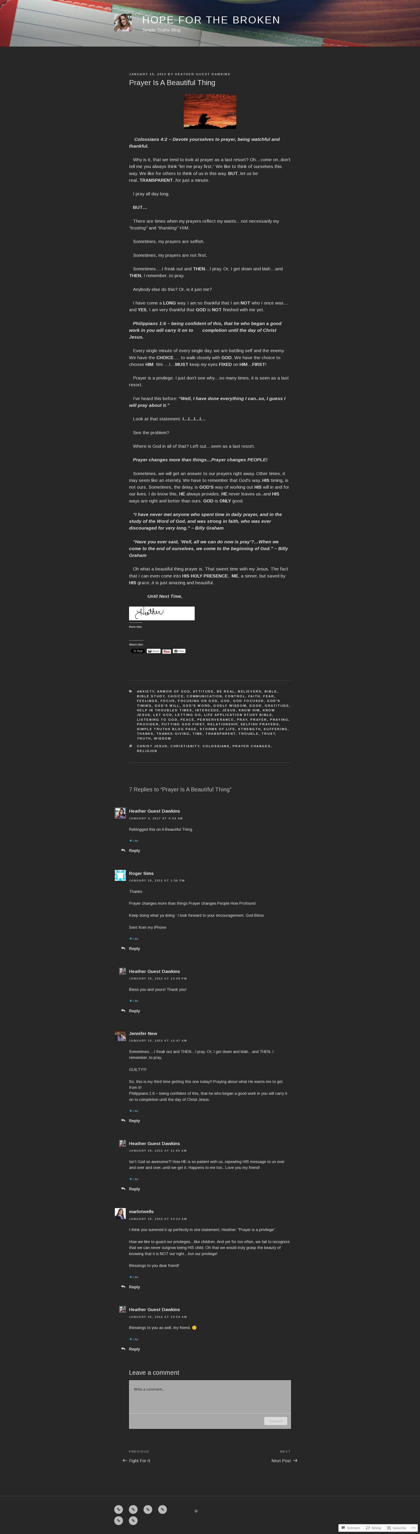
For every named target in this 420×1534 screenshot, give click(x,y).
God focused (248, 701)
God (225, 701)
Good (255, 705)
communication (204, 696)
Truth (144, 738)
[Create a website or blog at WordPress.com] (196, 1511)
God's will (167, 705)
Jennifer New (143, 1033)
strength (249, 729)
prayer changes (252, 746)
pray (242, 719)
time (197, 733)
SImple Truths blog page (167, 729)
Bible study (151, 696)
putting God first (183, 724)
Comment (276, 1421)
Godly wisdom (229, 705)
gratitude (277, 705)
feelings (147, 701)
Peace (187, 719)
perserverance (215, 719)
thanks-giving (173, 733)
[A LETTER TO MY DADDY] (148, 1509)
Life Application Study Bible (238, 715)
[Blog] (133, 1520)
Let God (162, 715)
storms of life (217, 729)
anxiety (145, 691)
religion (147, 751)
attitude (203, 691)
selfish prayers (260, 724)
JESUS (229, 710)
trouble (248, 733)
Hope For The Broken (211, 20)
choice (176, 696)
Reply (134, 850)
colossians (216, 746)
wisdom (162, 738)
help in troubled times (164, 710)
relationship (222, 724)
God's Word (196, 705)
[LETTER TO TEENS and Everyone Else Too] (133, 1509)
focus (168, 701)
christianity (185, 746)
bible (270, 691)
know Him (249, 710)
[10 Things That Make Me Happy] (162, 1509)
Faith (254, 696)
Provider (148, 724)
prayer (258, 719)
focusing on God (198, 701)
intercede (207, 710)
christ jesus (152, 746)
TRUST (268, 733)
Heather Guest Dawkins (203, 74)
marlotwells (141, 1211)
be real (226, 691)
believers (249, 691)
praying (279, 719)
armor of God (173, 691)
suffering (275, 729)
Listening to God (157, 719)
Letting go (188, 715)
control (235, 696)
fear (268, 696)
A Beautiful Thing (177, 829)
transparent (220, 733)
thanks (145, 733)
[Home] (118, 1509)
